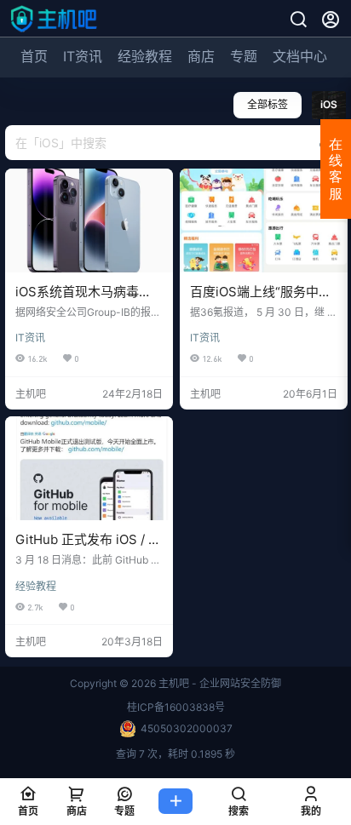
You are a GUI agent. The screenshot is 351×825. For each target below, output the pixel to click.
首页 (34, 56)
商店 (201, 56)
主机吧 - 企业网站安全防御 (218, 683)
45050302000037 (187, 728)
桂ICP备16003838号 (176, 707)
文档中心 (300, 56)
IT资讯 (82, 56)
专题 (243, 56)
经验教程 (145, 56)
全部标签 (267, 104)
